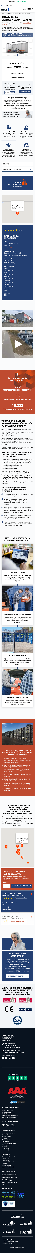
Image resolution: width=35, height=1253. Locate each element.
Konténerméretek (6, 1165)
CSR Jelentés (5, 1141)
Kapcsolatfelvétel (15, 976)
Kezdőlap (4, 13)
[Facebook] (3, 1058)
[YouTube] (13, 1058)
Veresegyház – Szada (18, 206)
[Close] (21, 203)
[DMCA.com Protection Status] (17, 1102)
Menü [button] (24, 9)
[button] (22, 846)
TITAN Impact (5, 1148)
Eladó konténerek (6, 1112)
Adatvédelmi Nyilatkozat (8, 1180)
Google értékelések (21, 898)
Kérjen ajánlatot (23, 91)
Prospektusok (5, 1160)
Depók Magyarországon (8, 1124)
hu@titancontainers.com (20, 255)
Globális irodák (6, 1139)
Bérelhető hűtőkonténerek (8, 1114)
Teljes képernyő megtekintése (30, 40)
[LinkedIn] (6, 1058)
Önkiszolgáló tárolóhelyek (8, 1126)
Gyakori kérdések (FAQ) (8, 1167)
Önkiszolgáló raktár (13, 13)
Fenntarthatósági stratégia (9, 1143)
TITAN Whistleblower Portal (10, 1241)
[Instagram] (10, 1058)
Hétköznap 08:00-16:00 (12, 1045)
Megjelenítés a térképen (20, 885)
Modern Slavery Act (7, 1240)
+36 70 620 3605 (8, 5)
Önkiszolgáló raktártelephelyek (10, 1115)
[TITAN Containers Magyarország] (5, 9)
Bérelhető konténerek (7, 1110)
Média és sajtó (6, 1150)
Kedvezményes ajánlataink (9, 1117)
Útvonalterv (15, 210)
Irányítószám (6, 882)
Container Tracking (7, 1243)
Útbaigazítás (8, 247)
